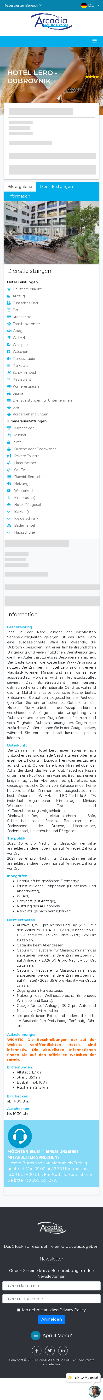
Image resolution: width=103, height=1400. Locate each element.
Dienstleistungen (56, 186)
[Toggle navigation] (94, 41)
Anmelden (51, 1319)
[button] (89, 5)
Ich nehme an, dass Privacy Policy (54, 1310)
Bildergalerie (19, 186)
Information (18, 196)
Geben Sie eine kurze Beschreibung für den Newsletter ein (51, 1273)
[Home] (51, 21)
